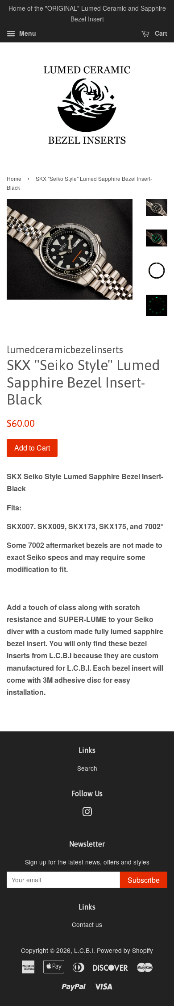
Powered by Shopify (125, 950)
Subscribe (144, 880)
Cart (160, 33)
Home (14, 178)
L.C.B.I (83, 950)
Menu (26, 33)
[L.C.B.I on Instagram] (87, 813)
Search (87, 768)
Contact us (87, 924)
